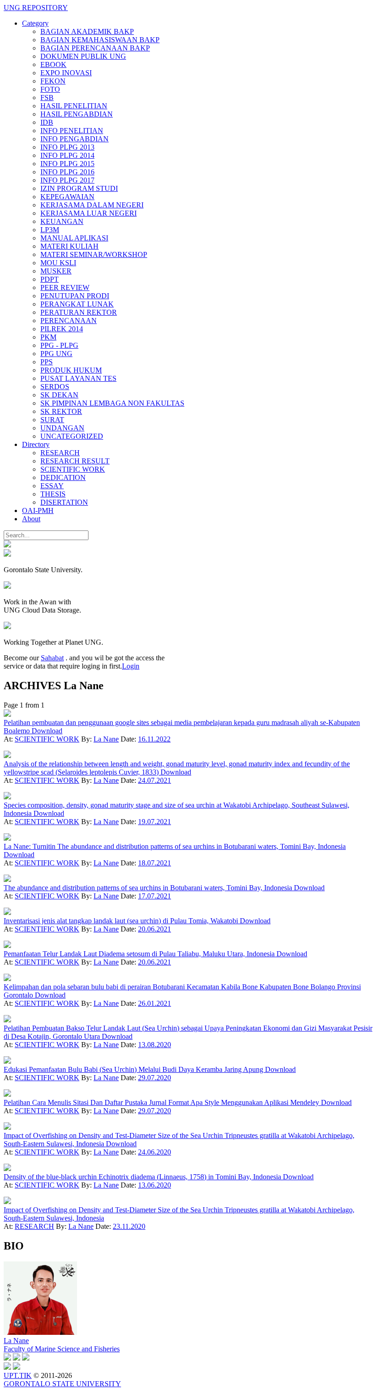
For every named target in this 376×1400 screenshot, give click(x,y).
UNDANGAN (62, 428)
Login (130, 666)
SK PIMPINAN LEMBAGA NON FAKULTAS (112, 403)
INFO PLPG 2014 (67, 155)
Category (35, 23)
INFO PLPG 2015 (67, 163)
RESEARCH (60, 453)
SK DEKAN (59, 395)
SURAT (52, 420)
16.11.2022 (154, 739)
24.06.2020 (154, 1152)
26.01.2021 (154, 1003)
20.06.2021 (154, 929)
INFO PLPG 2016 (67, 172)
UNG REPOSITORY (36, 7)
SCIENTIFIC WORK (72, 469)
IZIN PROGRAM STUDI (79, 188)
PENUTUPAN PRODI (74, 296)
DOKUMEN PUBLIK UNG (83, 56)
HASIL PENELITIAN (73, 106)
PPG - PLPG (59, 345)
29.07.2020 (154, 1078)
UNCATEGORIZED (71, 436)
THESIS (53, 494)
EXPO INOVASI (66, 73)
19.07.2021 (154, 821)
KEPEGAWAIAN (67, 197)
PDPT (49, 279)
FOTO (50, 89)
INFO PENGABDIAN (74, 139)
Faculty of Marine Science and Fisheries (62, 1349)
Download (47, 731)
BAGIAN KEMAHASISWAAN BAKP (100, 40)
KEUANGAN (61, 221)
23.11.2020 (129, 1226)
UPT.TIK (18, 1375)
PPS (46, 362)
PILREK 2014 (61, 329)
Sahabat (52, 658)
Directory (36, 444)
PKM (48, 337)
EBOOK (53, 64)
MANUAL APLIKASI (74, 238)
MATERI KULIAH (69, 246)
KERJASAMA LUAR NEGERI (88, 213)
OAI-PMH (38, 510)
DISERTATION (64, 502)
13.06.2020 (154, 1185)
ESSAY (52, 486)
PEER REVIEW (64, 287)
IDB (46, 122)
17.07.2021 (154, 896)
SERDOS (54, 386)
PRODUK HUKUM (71, 370)
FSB (47, 97)
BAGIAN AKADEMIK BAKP (87, 31)
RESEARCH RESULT (75, 461)
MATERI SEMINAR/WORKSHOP (93, 254)
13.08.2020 (154, 1045)
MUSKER (56, 271)
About (31, 519)
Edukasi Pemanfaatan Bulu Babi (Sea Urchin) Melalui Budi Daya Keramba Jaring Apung (134, 1069)
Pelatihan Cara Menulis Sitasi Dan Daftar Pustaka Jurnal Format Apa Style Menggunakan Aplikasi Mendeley (162, 1102)
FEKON (53, 81)
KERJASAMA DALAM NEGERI (92, 205)
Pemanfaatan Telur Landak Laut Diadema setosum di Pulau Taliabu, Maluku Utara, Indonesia (140, 954)
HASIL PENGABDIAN (76, 114)
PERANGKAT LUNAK (77, 304)
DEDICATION (63, 477)
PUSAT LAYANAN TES (78, 378)
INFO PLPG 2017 (67, 180)
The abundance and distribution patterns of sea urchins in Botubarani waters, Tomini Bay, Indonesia (149, 888)
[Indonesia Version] (7, 545)
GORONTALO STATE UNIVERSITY (62, 1384)
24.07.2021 (154, 780)
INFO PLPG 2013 (67, 147)
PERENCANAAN (68, 320)
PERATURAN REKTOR (78, 312)
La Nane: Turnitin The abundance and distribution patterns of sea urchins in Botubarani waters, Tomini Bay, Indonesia (175, 846)
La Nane (106, 739)
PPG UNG (56, 353)
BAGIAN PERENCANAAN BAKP (95, 48)
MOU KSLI (58, 263)
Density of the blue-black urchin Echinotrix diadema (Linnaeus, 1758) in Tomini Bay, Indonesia (143, 1177)
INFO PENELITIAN (71, 130)
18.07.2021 (154, 863)
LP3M (49, 230)
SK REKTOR (61, 411)
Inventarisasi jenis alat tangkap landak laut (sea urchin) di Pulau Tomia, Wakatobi (122, 921)
